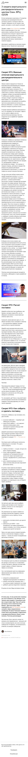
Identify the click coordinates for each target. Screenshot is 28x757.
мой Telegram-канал (18, 607)
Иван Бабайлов (15, 28)
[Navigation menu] (25, 2)
